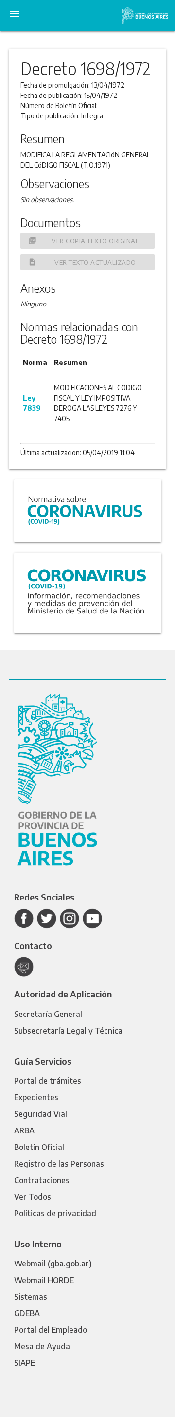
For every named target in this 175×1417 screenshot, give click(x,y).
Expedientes (36, 1097)
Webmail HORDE (44, 1280)
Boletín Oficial (39, 1147)
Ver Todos (32, 1197)
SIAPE (24, 1363)
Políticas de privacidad (55, 1213)
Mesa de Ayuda (42, 1346)
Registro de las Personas (59, 1163)
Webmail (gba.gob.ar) (53, 1263)
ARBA (24, 1130)
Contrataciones (42, 1180)
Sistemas (30, 1297)
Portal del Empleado (50, 1330)
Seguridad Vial (40, 1114)
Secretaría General (48, 1014)
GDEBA (27, 1313)
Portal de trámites (47, 1081)
